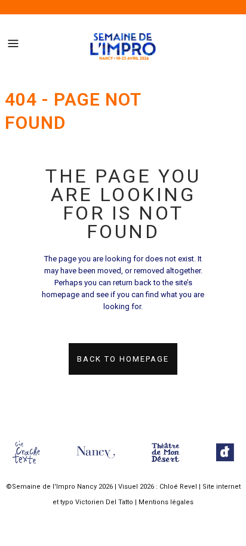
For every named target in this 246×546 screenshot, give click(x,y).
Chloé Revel (178, 487)
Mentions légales (166, 502)
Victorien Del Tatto (104, 502)
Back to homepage (123, 358)
